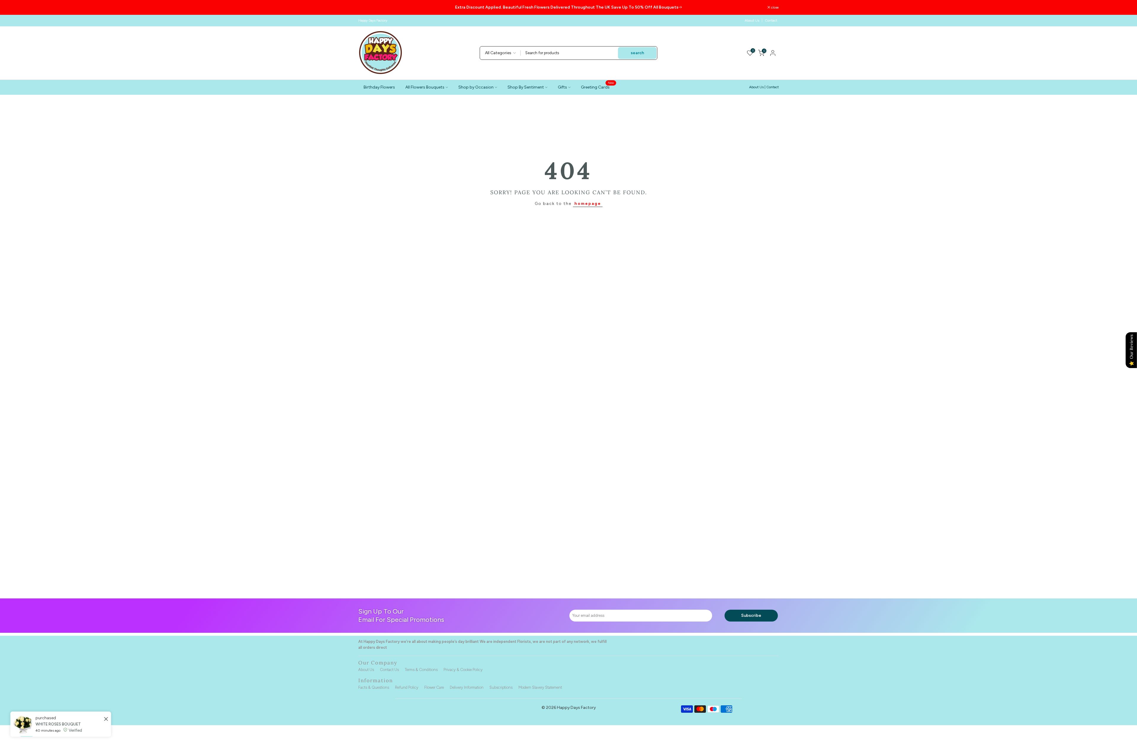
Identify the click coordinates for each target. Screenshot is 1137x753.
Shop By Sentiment (526, 87)
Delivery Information (467, 687)
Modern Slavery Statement (540, 687)
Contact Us (389, 669)
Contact (771, 20)
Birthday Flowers (379, 87)
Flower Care (434, 687)
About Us (752, 20)
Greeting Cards (597, 87)
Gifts (562, 87)
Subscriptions (501, 687)
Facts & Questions (373, 687)
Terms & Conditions (421, 669)
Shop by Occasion (476, 87)
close (365, 7)
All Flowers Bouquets (424, 87)
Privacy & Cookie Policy (463, 669)
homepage (587, 203)
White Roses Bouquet (58, 749)
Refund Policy (406, 687)
